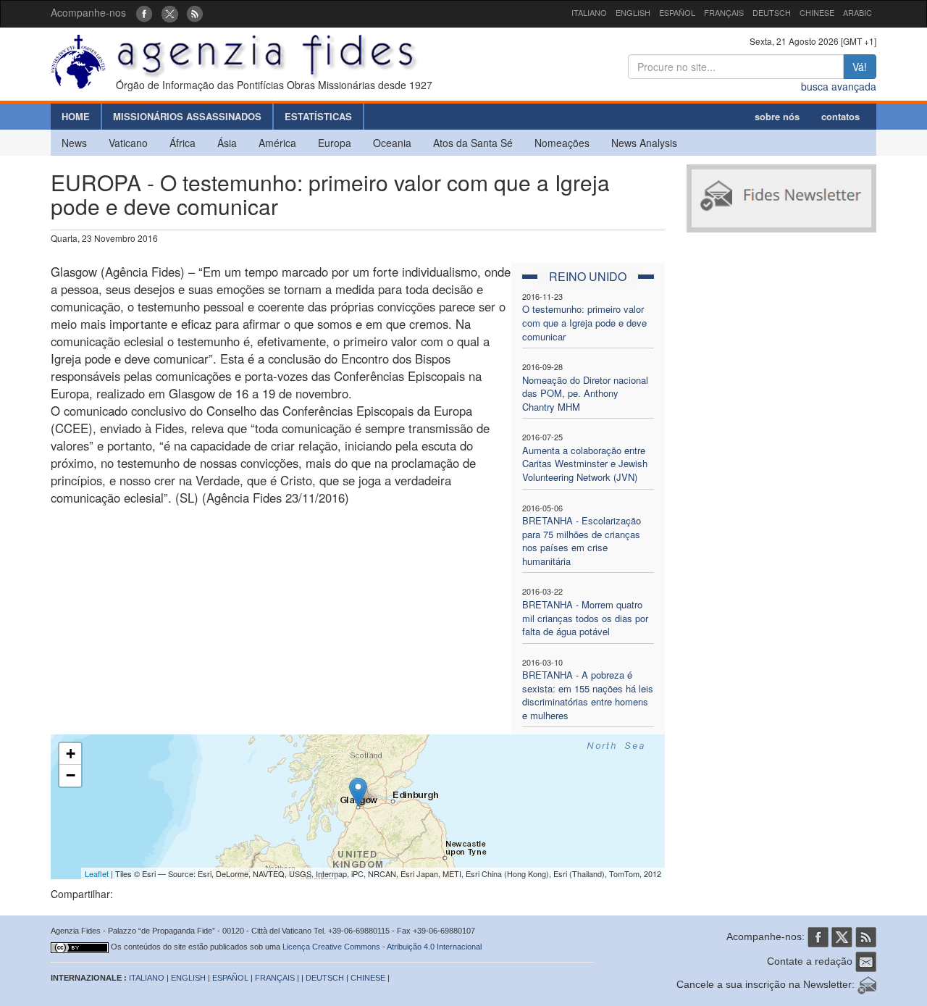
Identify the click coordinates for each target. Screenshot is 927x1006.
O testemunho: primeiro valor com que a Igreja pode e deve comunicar (584, 322)
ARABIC (857, 12)
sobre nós (777, 116)
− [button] (70, 775)
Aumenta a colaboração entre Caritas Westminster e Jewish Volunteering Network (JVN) (584, 463)
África (182, 142)
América (277, 142)
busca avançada (838, 86)
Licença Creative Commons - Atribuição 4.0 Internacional (382, 946)
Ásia (227, 142)
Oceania (392, 142)
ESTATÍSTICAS (318, 116)
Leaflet (97, 873)
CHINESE (817, 12)
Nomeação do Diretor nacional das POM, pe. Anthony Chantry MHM (585, 393)
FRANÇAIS (724, 12)
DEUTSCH (771, 12)
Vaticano (128, 142)
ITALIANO (589, 12)
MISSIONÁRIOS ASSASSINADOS (187, 116)
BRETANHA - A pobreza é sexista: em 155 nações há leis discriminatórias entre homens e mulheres (587, 695)
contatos (840, 116)
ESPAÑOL (677, 12)
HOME (76, 116)
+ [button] (70, 754)
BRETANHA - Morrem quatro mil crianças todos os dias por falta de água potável (585, 618)
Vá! (859, 66)
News (74, 142)
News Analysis (644, 142)
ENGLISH (633, 12)
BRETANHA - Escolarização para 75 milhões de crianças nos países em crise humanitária (581, 541)
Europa (334, 142)
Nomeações (562, 142)
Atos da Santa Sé (473, 142)
